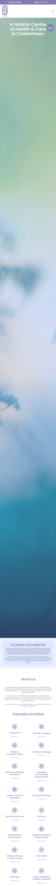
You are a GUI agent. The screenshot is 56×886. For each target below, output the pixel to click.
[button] (52, 11)
